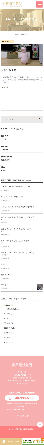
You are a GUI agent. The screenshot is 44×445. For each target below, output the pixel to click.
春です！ (4, 285)
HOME (17, 34)
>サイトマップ (22, 415)
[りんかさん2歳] (22, 55)
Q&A (3, 264)
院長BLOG (5, 275)
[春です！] (40, 287)
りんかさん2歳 (8, 70)
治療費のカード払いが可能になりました (17, 186)
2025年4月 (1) (13, 309)
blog (7, 42)
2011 (23, 34)
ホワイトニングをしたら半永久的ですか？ (17, 207)
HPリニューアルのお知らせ (12, 197)
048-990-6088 (23, 398)
